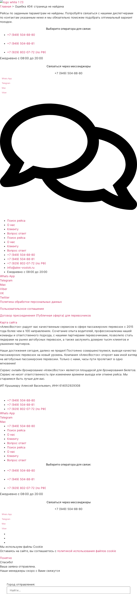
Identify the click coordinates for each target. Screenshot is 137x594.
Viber (4, 92)
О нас (11, 225)
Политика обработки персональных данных (31, 301)
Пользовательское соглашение (22, 308)
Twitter (4, 297)
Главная (5, 6)
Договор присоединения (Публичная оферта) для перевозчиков (45, 315)
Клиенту (13, 229)
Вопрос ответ (16, 233)
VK (2, 293)
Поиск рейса (16, 220)
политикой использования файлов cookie (86, 551)
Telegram (6, 83)
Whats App (7, 78)
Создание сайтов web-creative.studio (28, 393)
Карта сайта (8, 322)
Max (4, 88)
